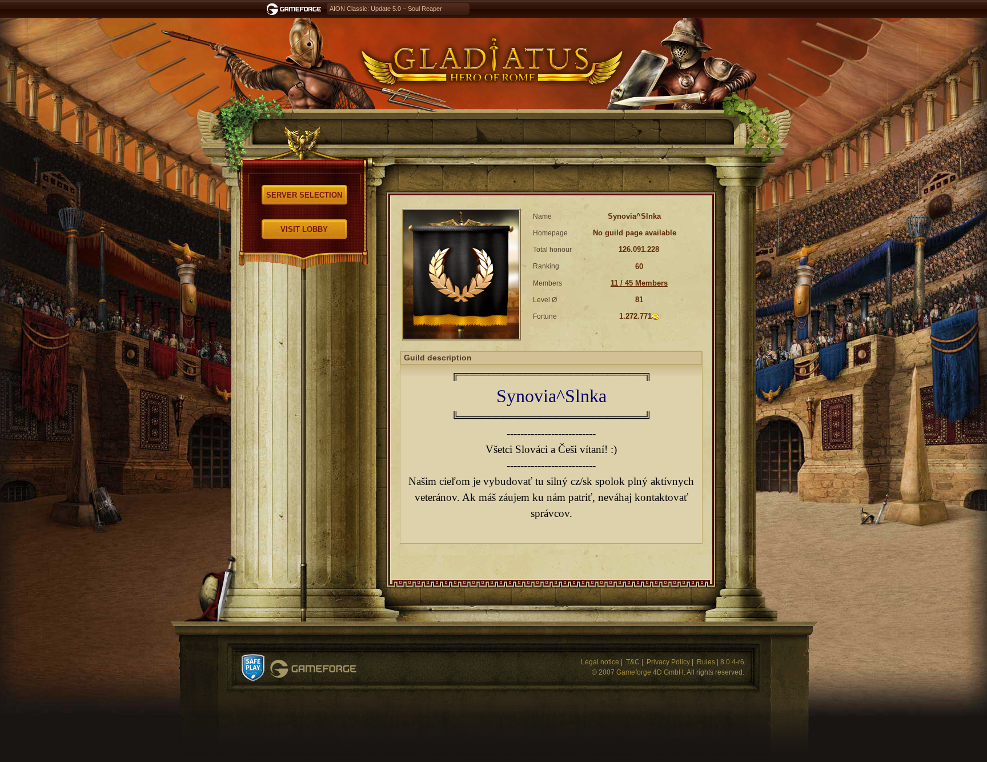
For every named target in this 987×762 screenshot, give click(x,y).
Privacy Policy (668, 662)
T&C (633, 662)
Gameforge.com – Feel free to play (296, 9)
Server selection (304, 195)
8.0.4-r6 (732, 662)
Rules (706, 662)
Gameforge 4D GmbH (650, 672)
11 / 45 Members (639, 283)
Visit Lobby (304, 229)
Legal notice (600, 662)
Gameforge (313, 669)
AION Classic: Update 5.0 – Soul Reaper (386, 8)
